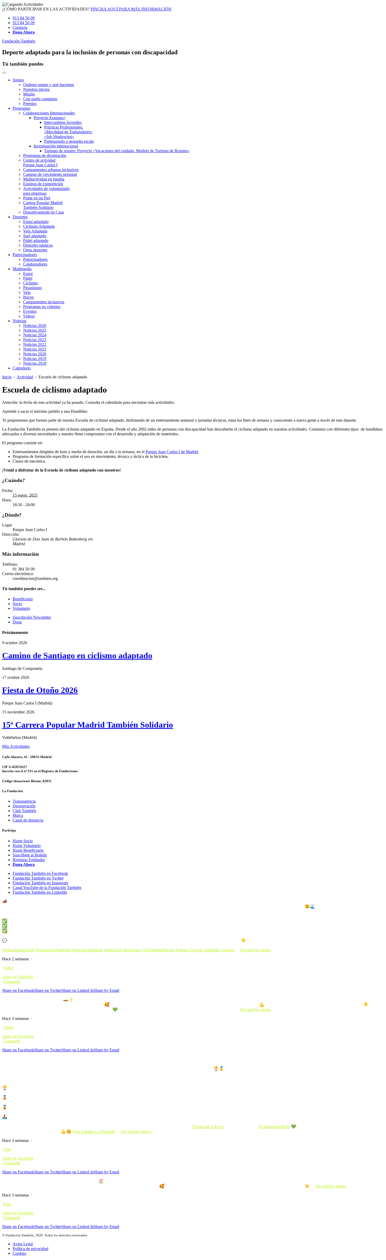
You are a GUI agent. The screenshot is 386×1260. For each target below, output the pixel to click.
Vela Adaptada (35, 231)
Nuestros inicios (36, 89)
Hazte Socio (23, 841)
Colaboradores (35, 264)
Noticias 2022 (34, 344)
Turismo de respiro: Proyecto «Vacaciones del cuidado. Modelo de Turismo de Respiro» (117, 151)
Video (8, 968)
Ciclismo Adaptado (39, 226)
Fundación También (18, 41)
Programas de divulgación (44, 155)
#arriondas (131, 950)
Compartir (11, 981)
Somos (18, 80)
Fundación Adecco (207, 1126)
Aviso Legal (23, 1244)
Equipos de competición (43, 184)
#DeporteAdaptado (87, 950)
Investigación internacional (56, 146)
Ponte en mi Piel (36, 198)
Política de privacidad (30, 1248)
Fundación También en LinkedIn (40, 892)
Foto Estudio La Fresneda (93, 1131)
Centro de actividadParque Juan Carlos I (40, 162)
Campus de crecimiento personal (50, 174)
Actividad (25, 377)
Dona (17, 622)
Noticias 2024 (34, 335)
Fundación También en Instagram (40, 883)
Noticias (19, 321)
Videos (29, 316)
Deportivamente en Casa (43, 212)
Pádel (27, 278)
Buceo (28, 297)
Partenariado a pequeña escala (69, 141)
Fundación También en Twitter (38, 878)
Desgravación (24, 806)
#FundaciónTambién (53, 950)
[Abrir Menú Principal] (4, 72)
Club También (24, 810)
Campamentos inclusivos (43, 302)
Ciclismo (30, 283)
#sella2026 (113, 950)
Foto (7, 1149)
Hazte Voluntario (27, 845)
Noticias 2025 (34, 330)
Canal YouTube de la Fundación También (47, 887)
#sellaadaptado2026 (18, 950)
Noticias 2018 (34, 363)
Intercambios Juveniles (63, 122)
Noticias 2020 (34, 354)
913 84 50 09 (24, 18)
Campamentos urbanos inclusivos (51, 169)
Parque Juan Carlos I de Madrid (171, 451)
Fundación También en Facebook (40, 873)
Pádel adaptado (35, 240)
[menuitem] (198, 92)
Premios (29, 103)
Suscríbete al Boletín (30, 855)
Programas (21, 108)
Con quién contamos (40, 99)
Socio (17, 603)
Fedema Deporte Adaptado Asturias (204, 950)
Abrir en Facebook (17, 977)
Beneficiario (23, 599)
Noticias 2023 (34, 339)
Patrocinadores (25, 254)
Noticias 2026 (34, 325)
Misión (29, 94)
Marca (18, 815)
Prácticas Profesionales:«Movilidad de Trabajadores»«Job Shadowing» (68, 132)
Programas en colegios (41, 306)
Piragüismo (32, 287)
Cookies (19, 1253)
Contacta (20, 27)
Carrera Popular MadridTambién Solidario (42, 205)
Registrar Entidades (29, 859)
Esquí (28, 273)
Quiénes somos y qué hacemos (48, 84)
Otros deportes (35, 250)
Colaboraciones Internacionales (49, 113)
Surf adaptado (34, 236)
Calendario (22, 368)
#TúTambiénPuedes (157, 950)
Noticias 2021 (34, 349)
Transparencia (24, 801)
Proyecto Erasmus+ (50, 117)
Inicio (7, 377)
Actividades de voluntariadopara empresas (46, 190)
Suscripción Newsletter (32, 617)
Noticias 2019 (34, 358)
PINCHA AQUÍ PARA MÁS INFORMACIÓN (131, 9)
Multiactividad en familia (43, 179)
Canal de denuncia (28, 820)
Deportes (20, 217)
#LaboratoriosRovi (274, 1126)
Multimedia (22, 269)
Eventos (29, 311)
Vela (26, 292)
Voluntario (21, 608)
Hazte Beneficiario (28, 850)
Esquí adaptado (36, 221)
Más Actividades (16, 746)
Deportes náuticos (38, 245)
